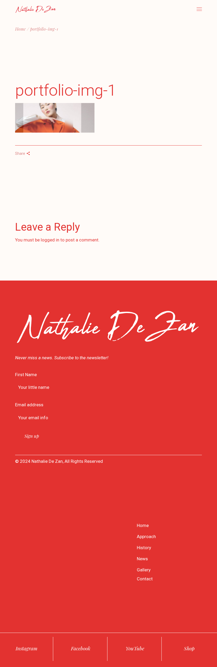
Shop (189, 648)
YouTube (134, 648)
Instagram (26, 648)
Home (143, 525)
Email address (29, 404)
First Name (26, 374)
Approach (146, 536)
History (144, 547)
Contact (145, 578)
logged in (50, 239)
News (142, 558)
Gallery (144, 569)
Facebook (81, 648)
